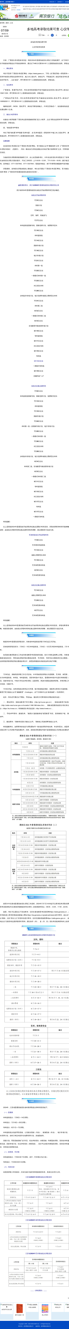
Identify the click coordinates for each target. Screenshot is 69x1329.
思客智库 (54, 6)
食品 (29, 9)
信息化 (38, 9)
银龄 (57, 9)
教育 (64, 6)
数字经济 (42, 9)
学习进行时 (26, 6)
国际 (39, 6)
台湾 (50, 6)
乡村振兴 (53, 9)
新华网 (2, 23)
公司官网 (13, 8)
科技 (67, 6)
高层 (30, 6)
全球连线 (60, 6)
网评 (45, 6)
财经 (42, 6)
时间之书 (57, 1307)
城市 (65, 9)
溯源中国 (61, 9)
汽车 (27, 9)
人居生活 (33, 9)
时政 (33, 6)
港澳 (47, 6)
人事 (36, 6)
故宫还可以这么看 (7, 1309)
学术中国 (48, 9)
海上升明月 (45, 1315)
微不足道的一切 (19, 1315)
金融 (24, 9)
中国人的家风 (32, 1307)
